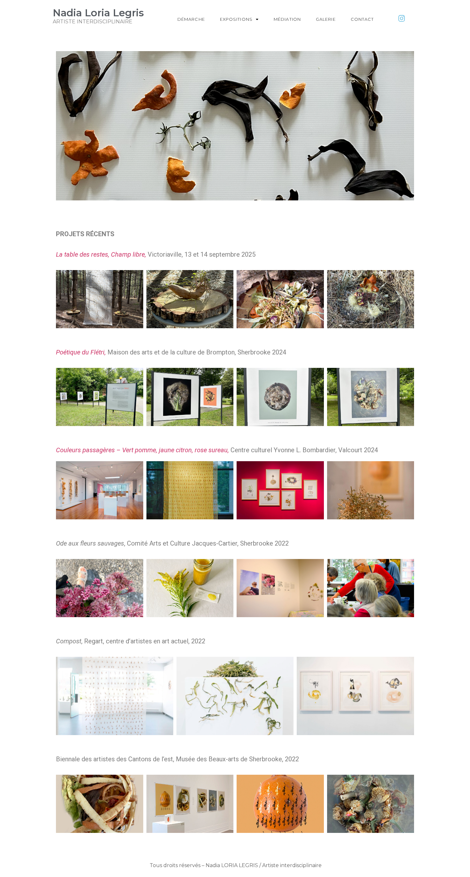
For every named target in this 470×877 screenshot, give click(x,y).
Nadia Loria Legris (98, 13)
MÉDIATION (287, 19)
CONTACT (362, 19)
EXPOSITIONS (236, 19)
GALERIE (326, 19)
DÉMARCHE (191, 19)
